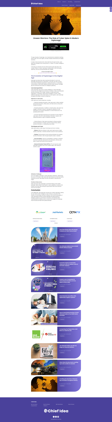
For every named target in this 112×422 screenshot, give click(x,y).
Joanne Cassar (63, 234)
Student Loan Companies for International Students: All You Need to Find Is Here (67, 281)
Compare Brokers (77, 1)
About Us (59, 1)
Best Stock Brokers (46, 404)
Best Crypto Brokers (59, 404)
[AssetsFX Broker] (56, 46)
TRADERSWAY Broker (68, 218)
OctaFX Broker (50, 218)
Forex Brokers (70, 1)
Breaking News (78, 5)
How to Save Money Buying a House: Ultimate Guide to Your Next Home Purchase (69, 314)
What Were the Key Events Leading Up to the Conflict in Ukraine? (68, 363)
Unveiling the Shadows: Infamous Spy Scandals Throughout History (68, 379)
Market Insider (71, 5)
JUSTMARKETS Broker (35, 218)
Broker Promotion (65, 5)
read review (34, 221)
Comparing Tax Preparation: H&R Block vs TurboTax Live (68, 329)
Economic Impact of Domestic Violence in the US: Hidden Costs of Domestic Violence (68, 264)
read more (62, 236)
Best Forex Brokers (34, 404)
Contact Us (64, 1)
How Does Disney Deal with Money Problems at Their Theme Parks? (68, 230)
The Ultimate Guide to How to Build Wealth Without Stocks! (68, 246)
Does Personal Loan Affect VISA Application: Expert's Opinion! (67, 296)
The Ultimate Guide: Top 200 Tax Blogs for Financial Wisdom (68, 346)
